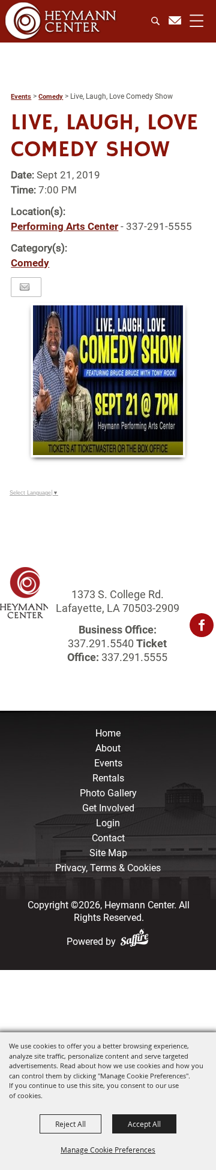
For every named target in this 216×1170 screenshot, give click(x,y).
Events (21, 97)
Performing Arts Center (64, 226)
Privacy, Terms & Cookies (108, 868)
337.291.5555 (133, 657)
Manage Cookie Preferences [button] (108, 1149)
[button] (108, 380)
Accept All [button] (144, 1124)
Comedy (50, 97)
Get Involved (108, 808)
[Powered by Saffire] (137, 941)
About (108, 748)
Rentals (108, 778)
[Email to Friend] (24, 287)
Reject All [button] (70, 1124)
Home (108, 733)
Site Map (108, 853)
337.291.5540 (101, 643)
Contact (108, 838)
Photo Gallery (108, 793)
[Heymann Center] (61, 21)
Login (108, 823)
